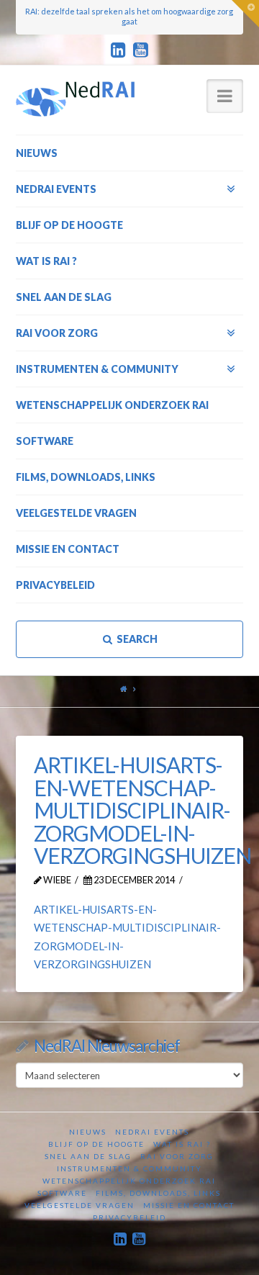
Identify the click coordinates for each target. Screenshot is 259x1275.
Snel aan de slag (88, 1156)
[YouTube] (140, 50)
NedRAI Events (152, 1131)
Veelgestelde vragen (79, 1205)
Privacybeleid (129, 1217)
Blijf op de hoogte (96, 1144)
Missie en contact (189, 1205)
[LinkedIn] (118, 50)
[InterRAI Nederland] (75, 98)
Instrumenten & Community (129, 1168)
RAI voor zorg (177, 1156)
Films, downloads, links (158, 1193)
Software (62, 1193)
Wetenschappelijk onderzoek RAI (129, 1180)
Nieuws (87, 1131)
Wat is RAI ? (182, 1144)
